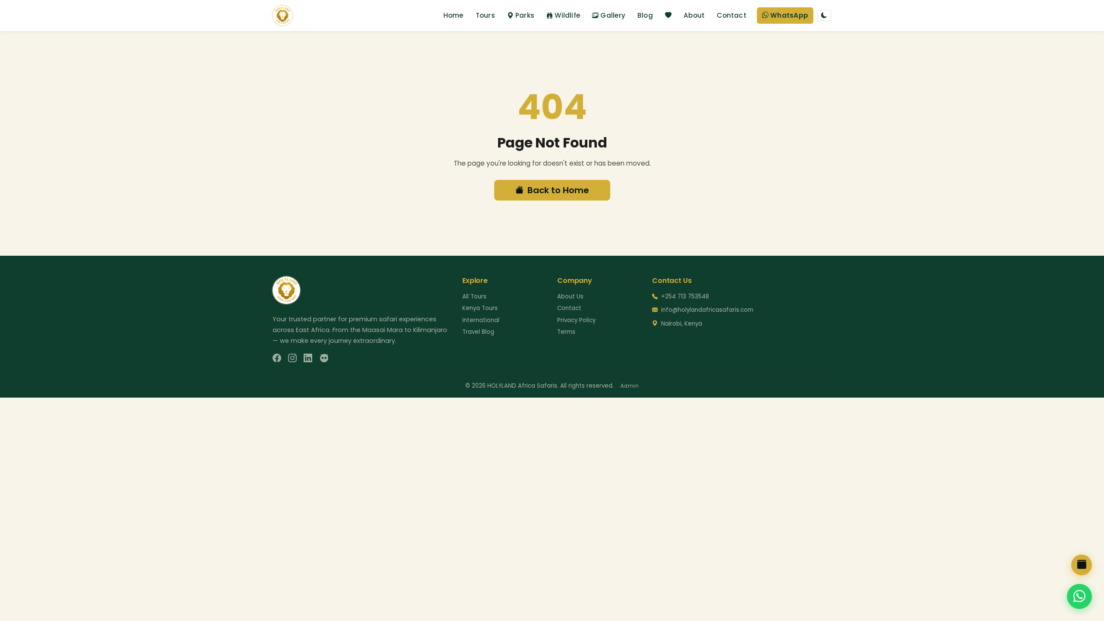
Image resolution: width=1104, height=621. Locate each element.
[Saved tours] (668, 15)
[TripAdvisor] (324, 358)
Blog (645, 15)
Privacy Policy (576, 320)
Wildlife (567, 15)
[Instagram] (292, 358)
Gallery (612, 15)
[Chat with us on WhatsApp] (1079, 596)
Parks (524, 15)
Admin (630, 386)
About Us (570, 296)
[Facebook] (277, 358)
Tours (485, 15)
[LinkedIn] (308, 358)
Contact (731, 15)
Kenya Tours (480, 308)
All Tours (474, 296)
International (480, 320)
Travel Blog (478, 332)
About (694, 15)
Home (453, 15)
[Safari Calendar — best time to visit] (1081, 565)
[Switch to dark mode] (824, 15)
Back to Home (558, 190)
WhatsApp (789, 15)
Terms (566, 332)
